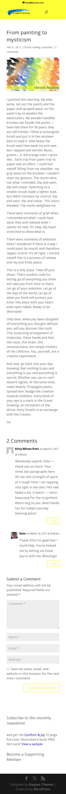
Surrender (47, 47)
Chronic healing (32, 47)
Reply (53, 521)
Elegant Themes (41, 784)
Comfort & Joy (34, 735)
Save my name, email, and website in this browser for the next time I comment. (33, 673)
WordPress (42, 789)
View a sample (32, 744)
